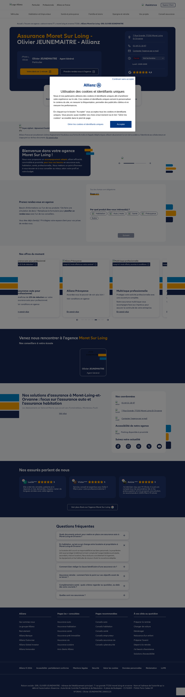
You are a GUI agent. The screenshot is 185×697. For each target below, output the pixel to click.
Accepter (121, 124)
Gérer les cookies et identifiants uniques (85, 124)
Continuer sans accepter (123, 79)
